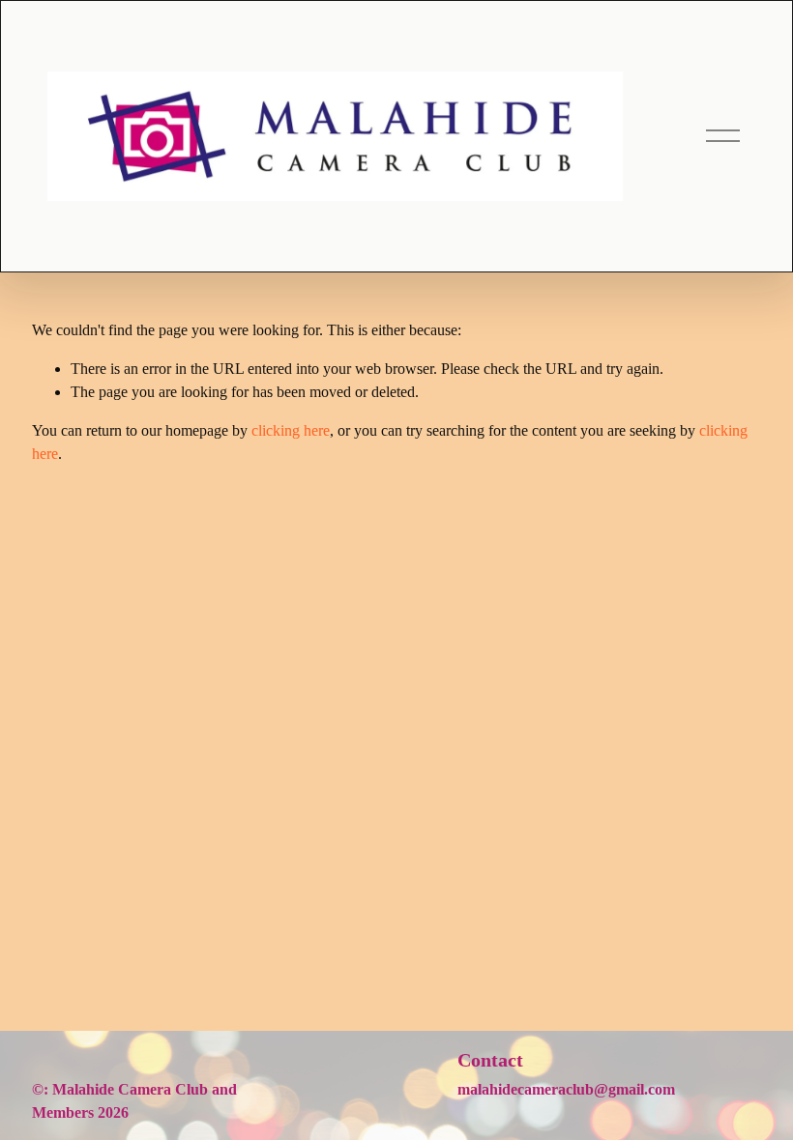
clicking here (290, 430)
